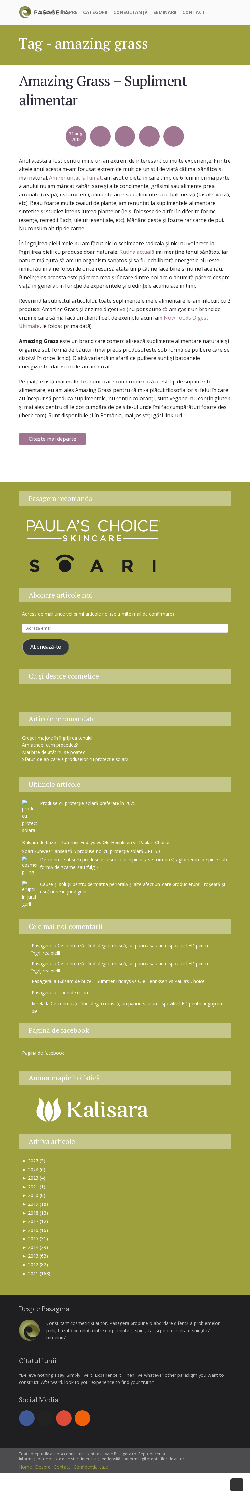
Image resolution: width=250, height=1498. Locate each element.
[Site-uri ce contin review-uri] (134, 700)
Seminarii (164, 12)
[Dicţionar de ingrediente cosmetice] (117, 700)
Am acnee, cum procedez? (50, 745)
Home (25, 1467)
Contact (193, 12)
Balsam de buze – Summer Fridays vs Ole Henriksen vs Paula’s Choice (95, 842)
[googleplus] (64, 1418)
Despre (69, 12)
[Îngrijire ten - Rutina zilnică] (101, 700)
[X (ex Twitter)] (45, 1418)
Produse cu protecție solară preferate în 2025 (88, 803)
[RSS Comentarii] (165, 700)
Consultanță (130, 12)
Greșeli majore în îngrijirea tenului (57, 738)
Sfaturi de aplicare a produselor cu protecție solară (75, 759)
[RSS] (82, 1418)
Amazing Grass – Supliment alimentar (103, 90)
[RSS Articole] (150, 700)
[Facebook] (27, 1418)
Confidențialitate (91, 1467)
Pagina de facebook (59, 1030)
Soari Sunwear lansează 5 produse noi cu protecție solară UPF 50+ (92, 851)
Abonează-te (45, 646)
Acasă (47, 12)
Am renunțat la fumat (75, 177)
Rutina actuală (136, 251)
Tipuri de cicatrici (75, 992)
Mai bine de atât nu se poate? (53, 752)
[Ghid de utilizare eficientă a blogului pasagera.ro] (85, 700)
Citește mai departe (52, 438)
